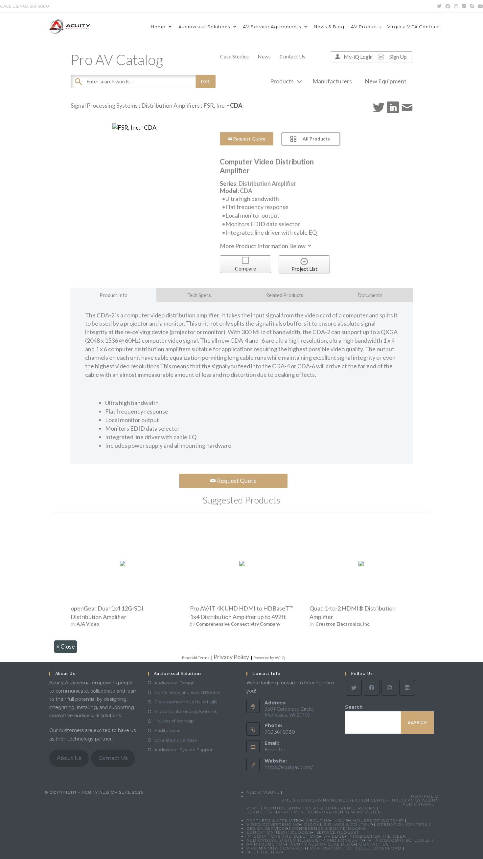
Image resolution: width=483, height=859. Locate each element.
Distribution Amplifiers (170, 105)
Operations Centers (175, 740)
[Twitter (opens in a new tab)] (439, 6)
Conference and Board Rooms (187, 692)
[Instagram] (389, 688)
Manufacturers (332, 81)
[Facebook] (372, 688)
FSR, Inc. (214, 105)
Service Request (337, 832)
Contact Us (292, 56)
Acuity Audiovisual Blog (322, 844)
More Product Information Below (263, 245)
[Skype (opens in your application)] (472, 6)
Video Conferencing (273, 824)
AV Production (266, 844)
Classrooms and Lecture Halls (185, 701)
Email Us (274, 750)
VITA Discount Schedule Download (356, 848)
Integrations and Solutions (283, 836)
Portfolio (425, 796)
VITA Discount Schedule (399, 840)
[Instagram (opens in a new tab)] (456, 6)
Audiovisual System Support (184, 749)
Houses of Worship (174, 720)
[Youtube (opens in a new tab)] (479, 6)
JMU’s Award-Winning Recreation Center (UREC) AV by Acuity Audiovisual (360, 802)
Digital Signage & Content (338, 824)
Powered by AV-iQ (269, 657)
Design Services (266, 828)
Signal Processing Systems (104, 105)
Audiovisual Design (174, 682)
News (264, 56)
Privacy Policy (231, 656)
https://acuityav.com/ (288, 767)
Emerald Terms (195, 657)
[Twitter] (354, 688)
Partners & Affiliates (274, 820)
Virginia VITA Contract (275, 848)
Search (354, 707)
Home (341, 820)
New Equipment (385, 81)
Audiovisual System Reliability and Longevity (305, 840)
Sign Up (398, 57)
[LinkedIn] (407, 688)
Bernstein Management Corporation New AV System (314, 811)
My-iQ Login (358, 57)
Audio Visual (262, 792)
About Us (69, 758)
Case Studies (234, 56)
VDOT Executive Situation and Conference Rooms (311, 807)
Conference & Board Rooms (329, 828)
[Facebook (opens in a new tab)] (448, 6)
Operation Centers (402, 824)
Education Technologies (279, 832)
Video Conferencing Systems (185, 711)
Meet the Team (264, 851)
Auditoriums (167, 730)
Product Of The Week (378, 836)
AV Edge (334, 836)
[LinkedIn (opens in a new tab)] (464, 6)
